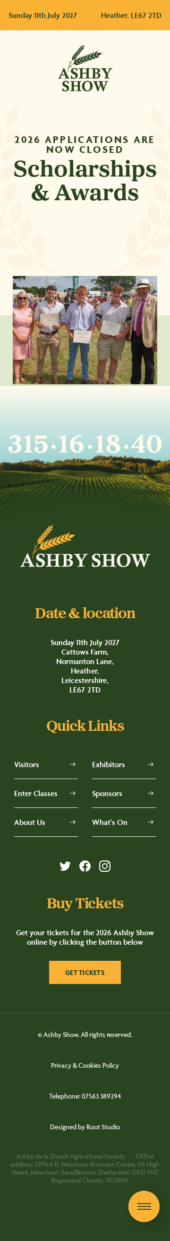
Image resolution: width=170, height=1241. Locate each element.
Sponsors (107, 793)
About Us (29, 822)
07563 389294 (101, 1096)
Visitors (26, 764)
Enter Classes (36, 793)
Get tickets (85, 972)
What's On (110, 822)
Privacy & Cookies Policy (85, 1065)
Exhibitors (108, 764)
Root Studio (103, 1127)
